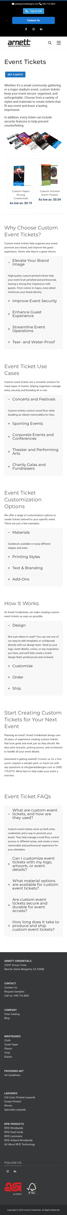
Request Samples (14, 991)
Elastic (8, 1056)
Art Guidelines (12, 1075)
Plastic (8, 1048)
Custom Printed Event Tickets (50, 193)
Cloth (7, 1040)
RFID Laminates (13, 1136)
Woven (8, 1105)
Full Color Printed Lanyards (19, 1097)
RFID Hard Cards (13, 1132)
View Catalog (12, 1014)
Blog (6, 1018)
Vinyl (7, 1052)
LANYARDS (10, 1093)
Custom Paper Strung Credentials (21, 195)
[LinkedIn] (41, 29)
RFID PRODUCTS (14, 1124)
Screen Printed (12, 1101)
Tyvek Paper (11, 1044)
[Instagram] (33, 29)
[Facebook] (26, 29)
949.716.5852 (21, 995)
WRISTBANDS (12, 1036)
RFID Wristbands (13, 1128)
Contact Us (33, 20)
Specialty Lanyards (15, 1109)
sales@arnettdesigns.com (27, 4)
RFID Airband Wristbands (18, 1140)
